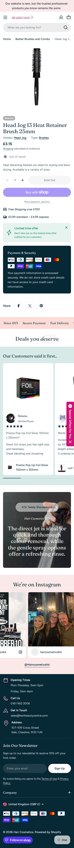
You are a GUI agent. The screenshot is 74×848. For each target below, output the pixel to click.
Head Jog (20, 137)
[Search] (65, 27)
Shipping (8, 148)
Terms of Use (49, 778)
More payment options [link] (37, 201)
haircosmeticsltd (36, 652)
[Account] (61, 17)
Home (7, 39)
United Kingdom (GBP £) (24, 804)
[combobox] (37, 27)
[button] (70, 424)
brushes (44, 137)
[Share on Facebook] (18, 305)
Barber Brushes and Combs (32, 39)
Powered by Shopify (48, 832)
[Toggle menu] (5, 17)
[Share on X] (30, 305)
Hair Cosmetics (23, 832)
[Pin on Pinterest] (41, 305)
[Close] (66, 227)
